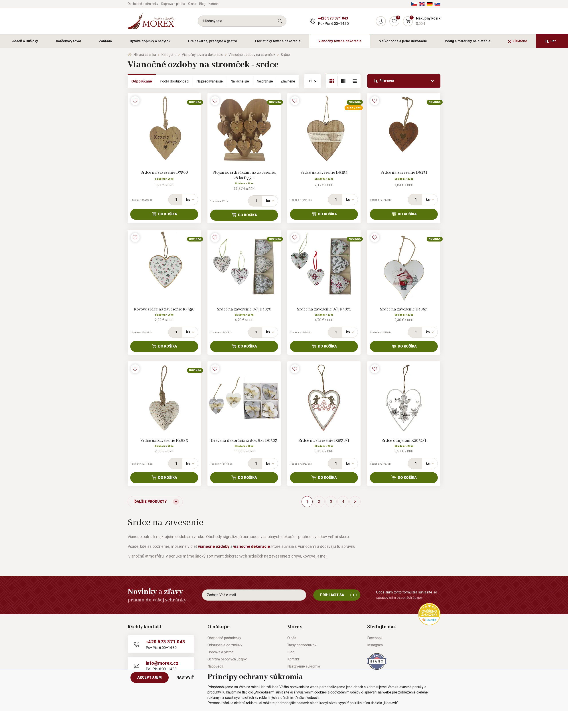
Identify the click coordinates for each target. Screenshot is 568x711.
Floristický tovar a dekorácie (277, 41)
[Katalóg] (331, 81)
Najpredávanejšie (209, 81)
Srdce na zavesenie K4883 (404, 309)
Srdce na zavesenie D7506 (164, 172)
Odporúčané (141, 81)
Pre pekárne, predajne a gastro (212, 41)
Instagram (375, 645)
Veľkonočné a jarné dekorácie (403, 41)
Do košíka (167, 214)
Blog (202, 4)
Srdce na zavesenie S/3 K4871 (324, 309)
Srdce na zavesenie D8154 (323, 172)
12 (310, 81)
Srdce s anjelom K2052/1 (404, 440)
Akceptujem (149, 677)
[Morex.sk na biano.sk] (377, 661)
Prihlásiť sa (332, 595)
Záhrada (105, 41)
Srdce (285, 55)
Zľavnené (520, 41)
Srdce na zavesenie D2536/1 (324, 440)
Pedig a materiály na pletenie (467, 41)
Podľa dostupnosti (174, 81)
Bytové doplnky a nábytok (150, 41)
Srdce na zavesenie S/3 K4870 (244, 309)
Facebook (375, 638)
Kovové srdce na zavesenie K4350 (164, 309)
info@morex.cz (162, 663)
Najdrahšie (265, 81)
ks (188, 199)
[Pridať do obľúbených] (135, 100)
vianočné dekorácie (251, 546)
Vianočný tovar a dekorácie (339, 41)
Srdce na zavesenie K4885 (164, 440)
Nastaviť (185, 677)
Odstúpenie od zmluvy (224, 645)
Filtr (553, 41)
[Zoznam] (343, 81)
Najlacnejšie (240, 81)
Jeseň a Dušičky (25, 41)
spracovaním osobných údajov (399, 597)
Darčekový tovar (68, 41)
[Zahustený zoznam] (355, 81)
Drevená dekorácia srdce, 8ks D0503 (244, 440)
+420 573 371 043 (333, 18)
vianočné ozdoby (213, 546)
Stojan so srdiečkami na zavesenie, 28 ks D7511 (244, 175)
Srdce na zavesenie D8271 (404, 172)
